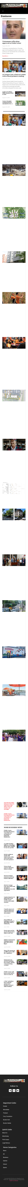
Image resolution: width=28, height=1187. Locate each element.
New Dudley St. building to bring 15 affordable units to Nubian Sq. (9, 921)
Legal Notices (6, 1143)
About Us (4, 1133)
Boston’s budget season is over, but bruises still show (9, 877)
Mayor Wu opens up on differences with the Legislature (9, 952)
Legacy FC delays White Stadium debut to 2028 (7, 93)
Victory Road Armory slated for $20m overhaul (9, 868)
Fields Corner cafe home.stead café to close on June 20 (9, 973)
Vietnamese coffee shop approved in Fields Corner (11, 42)
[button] (3, 11)
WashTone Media (14, 1180)
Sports (5, 1167)
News (4, 1150)
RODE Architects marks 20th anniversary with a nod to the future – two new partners (9, 857)
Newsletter (6, 1109)
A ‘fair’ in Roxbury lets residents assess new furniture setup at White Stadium (9, 984)
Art (4, 1154)
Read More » (5, 56)
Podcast (5, 1113)
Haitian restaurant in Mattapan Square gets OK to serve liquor (9, 941)
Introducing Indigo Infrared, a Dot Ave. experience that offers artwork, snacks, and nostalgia (9, 806)
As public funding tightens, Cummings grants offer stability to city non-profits (9, 845)
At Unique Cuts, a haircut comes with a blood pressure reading (14, 75)
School (5, 1164)
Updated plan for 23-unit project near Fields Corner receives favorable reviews (9, 899)
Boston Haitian (7, 1123)
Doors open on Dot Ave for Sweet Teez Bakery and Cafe (9, 932)
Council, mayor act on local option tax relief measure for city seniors (9, 911)
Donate (5, 1106)
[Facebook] (10, 1090)
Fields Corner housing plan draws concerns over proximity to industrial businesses (9, 817)
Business (5, 1157)
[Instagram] (14, 1090)
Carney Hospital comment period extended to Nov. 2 (7, 102)
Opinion (5, 1160)
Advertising (5, 1136)
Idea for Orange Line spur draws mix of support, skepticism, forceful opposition (9, 887)
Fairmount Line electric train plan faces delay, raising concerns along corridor (9, 962)
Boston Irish (6, 1119)
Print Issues (5, 1139)
